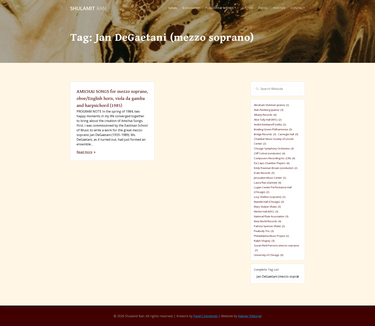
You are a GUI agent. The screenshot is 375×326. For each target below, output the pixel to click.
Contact (298, 8)
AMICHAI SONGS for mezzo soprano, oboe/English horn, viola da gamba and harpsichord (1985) (112, 98)
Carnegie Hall (288, 134)
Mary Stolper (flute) (267, 206)
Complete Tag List (266, 269)
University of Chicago (268, 255)
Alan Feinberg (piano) (268, 110)
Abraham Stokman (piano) (271, 105)
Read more (84, 152)
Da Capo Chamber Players (272, 163)
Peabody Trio (264, 231)
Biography (191, 8)
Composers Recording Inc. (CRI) (274, 158)
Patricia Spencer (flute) (269, 226)
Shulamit (88, 8)
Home (172, 8)
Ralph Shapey (264, 241)
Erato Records (264, 173)
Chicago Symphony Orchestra (274, 148)
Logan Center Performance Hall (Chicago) (273, 190)
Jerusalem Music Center (270, 177)
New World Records (267, 221)
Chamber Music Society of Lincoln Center (274, 141)
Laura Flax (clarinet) (267, 182)
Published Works (219, 8)
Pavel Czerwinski (205, 316)
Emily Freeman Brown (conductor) (275, 168)
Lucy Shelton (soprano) (270, 197)
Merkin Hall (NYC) (266, 211)
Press (263, 8)
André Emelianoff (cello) (270, 124)
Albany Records (265, 114)
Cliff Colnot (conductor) (269, 153)
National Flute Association (271, 216)
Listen (248, 8)
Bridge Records (265, 134)
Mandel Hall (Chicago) (269, 201)
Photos (279, 8)
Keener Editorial (250, 316)
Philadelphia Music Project (271, 236)
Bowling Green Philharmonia (273, 129)
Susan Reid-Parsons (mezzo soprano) (276, 248)
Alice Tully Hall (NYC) (268, 119)
